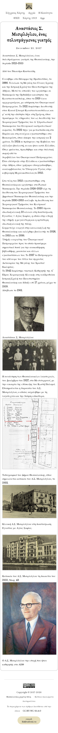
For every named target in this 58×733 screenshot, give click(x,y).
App (42, 18)
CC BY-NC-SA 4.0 (32, 710)
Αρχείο (31, 13)
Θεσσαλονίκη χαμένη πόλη (18, 696)
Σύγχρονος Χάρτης (15, 13)
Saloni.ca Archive (29, 3)
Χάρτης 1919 (30, 18)
